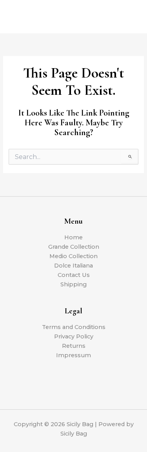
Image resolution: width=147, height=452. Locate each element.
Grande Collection (73, 246)
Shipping (73, 284)
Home (73, 237)
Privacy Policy (73, 336)
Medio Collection (73, 256)
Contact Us (74, 274)
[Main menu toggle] (131, 16)
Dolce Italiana (73, 265)
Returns (73, 345)
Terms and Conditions (73, 327)
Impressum (73, 355)
